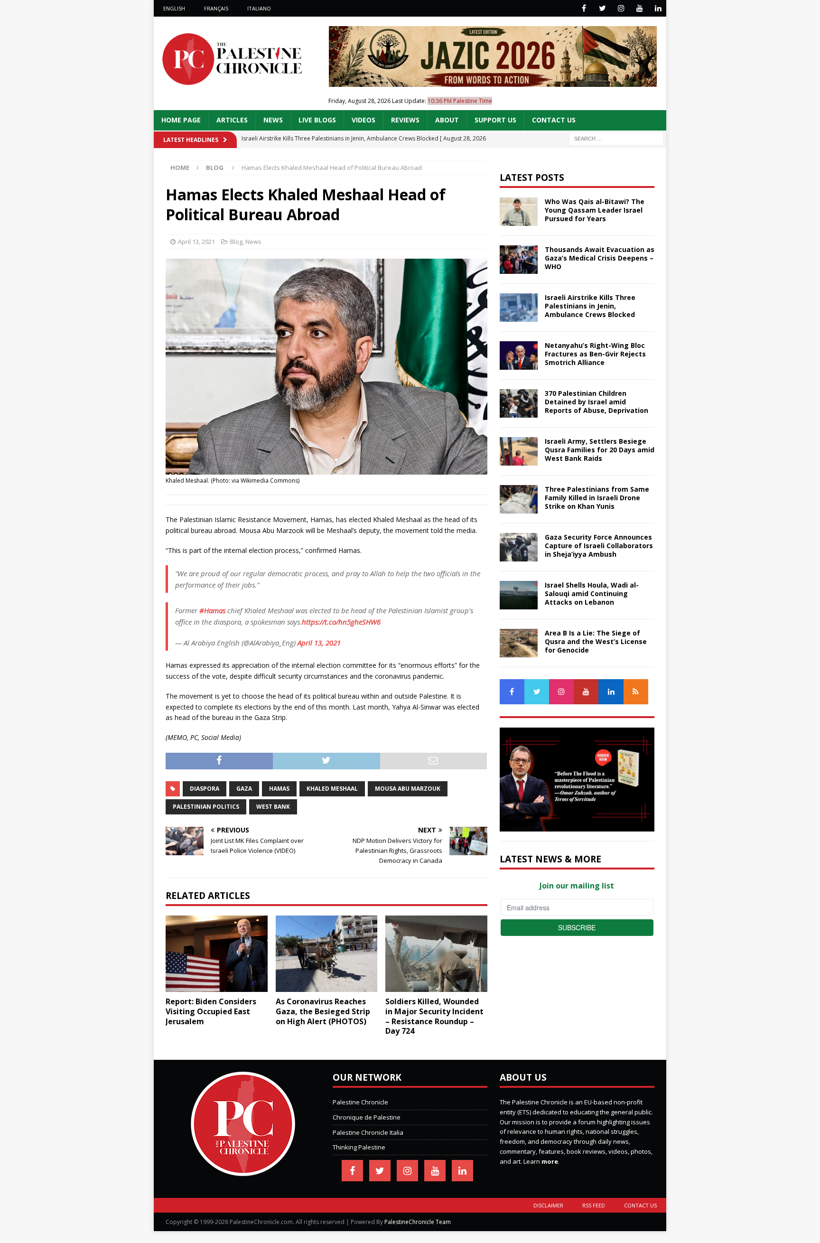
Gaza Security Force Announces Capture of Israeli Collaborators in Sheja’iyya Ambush (599, 546)
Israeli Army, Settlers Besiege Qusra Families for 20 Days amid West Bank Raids (599, 450)
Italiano (259, 8)
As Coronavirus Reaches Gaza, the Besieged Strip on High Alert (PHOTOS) (323, 1011)
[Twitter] (602, 8)
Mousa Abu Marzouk (407, 789)
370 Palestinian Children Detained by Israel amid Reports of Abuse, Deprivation (596, 402)
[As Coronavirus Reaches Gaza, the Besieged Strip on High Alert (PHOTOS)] (327, 954)
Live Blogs (317, 119)
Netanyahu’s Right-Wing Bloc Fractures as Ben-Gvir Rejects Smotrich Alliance (595, 354)
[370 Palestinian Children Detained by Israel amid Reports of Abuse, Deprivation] (519, 403)
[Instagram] (621, 8)
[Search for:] (616, 137)
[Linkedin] (658, 8)
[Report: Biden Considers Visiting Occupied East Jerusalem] (217, 954)
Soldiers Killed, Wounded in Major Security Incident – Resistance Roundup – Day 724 (434, 1016)
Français (216, 8)
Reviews (405, 119)
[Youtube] (639, 8)
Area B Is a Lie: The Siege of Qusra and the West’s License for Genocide (596, 641)
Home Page (181, 119)
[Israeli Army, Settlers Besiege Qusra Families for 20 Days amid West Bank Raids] (519, 451)
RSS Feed (593, 1205)
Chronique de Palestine (367, 1117)
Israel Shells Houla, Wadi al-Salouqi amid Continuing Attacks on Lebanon (592, 593)
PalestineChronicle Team (417, 1222)
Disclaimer (548, 1205)
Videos (363, 119)
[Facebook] (584, 8)
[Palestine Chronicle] (243, 1171)
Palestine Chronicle (360, 1102)
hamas (279, 789)
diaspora (204, 789)
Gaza (244, 789)
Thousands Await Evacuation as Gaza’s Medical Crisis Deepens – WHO (599, 258)
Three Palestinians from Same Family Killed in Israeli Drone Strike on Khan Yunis (597, 498)
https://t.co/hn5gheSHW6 (341, 621)
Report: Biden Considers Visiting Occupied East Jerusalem (211, 1011)
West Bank (273, 807)
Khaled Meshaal (332, 789)
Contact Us (554, 119)
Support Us (495, 119)
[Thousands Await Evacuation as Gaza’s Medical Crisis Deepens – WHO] (519, 259)
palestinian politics (206, 807)
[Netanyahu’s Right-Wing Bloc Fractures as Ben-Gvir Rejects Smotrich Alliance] (519, 355)
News (273, 119)
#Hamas (212, 610)
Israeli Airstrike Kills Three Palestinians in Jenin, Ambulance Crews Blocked (590, 306)
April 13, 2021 (196, 241)
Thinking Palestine (359, 1147)
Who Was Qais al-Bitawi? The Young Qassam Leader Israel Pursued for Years (594, 210)
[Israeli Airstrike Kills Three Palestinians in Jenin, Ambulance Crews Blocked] (519, 307)
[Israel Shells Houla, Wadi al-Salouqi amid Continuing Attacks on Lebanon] (519, 595)
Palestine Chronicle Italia (368, 1132)
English (174, 8)
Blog (236, 241)
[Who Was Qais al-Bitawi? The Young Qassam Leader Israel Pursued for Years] (519, 211)
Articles (232, 119)
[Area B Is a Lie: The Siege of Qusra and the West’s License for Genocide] (519, 643)
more (549, 1161)
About (447, 119)
